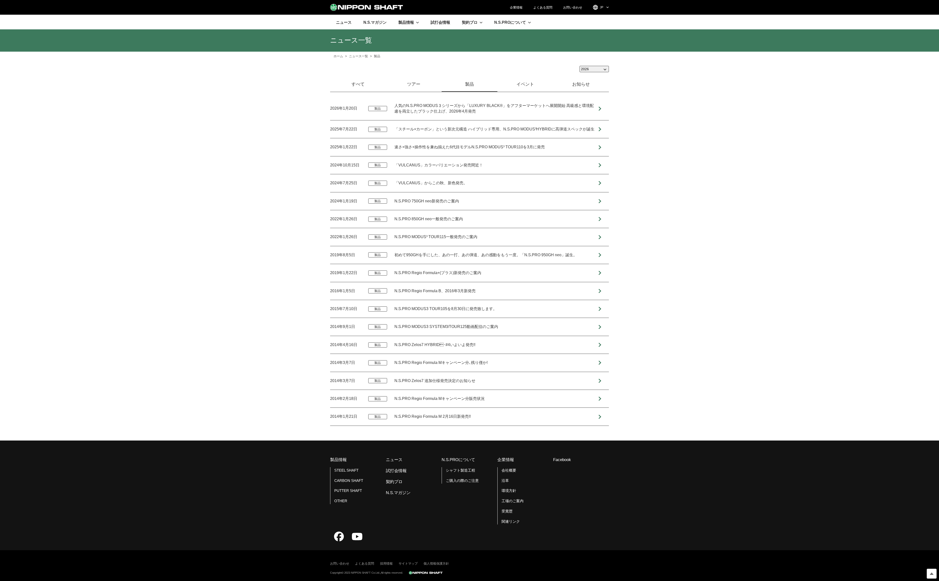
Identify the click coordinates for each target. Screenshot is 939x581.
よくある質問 (542, 7)
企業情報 (516, 7)
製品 (469, 84)
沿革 (505, 480)
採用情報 (386, 563)
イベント (525, 84)
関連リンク (511, 521)
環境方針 (509, 490)
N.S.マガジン (375, 22)
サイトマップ (408, 563)
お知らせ (581, 84)
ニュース (344, 22)
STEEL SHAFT (346, 470)
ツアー (413, 84)
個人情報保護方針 (436, 563)
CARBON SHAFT (348, 480)
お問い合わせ (572, 7)
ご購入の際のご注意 (462, 480)
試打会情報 (440, 22)
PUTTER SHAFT (348, 490)
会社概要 (509, 470)
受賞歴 (507, 511)
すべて (358, 84)
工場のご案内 (513, 501)
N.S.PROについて (458, 459)
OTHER (340, 501)
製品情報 (338, 459)
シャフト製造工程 (460, 470)
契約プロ (394, 481)
